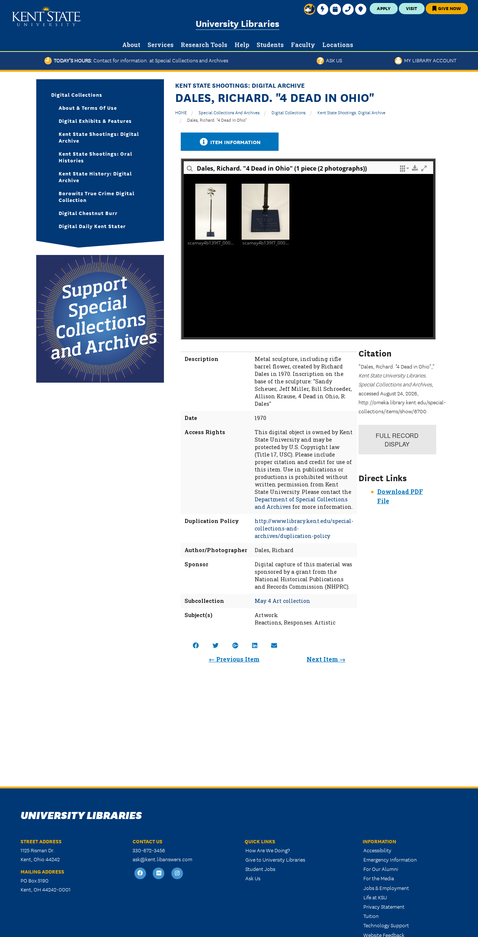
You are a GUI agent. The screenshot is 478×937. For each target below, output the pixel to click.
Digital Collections (288, 112)
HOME (181, 112)
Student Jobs (260, 869)
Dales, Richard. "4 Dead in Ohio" (217, 119)
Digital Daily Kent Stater (92, 225)
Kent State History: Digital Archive (95, 176)
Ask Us (333, 60)
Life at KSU (375, 897)
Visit (411, 8)
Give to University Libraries (275, 859)
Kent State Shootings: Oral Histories (95, 157)
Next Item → (326, 659)
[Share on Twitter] (215, 645)
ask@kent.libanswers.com (162, 859)
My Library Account (429, 60)
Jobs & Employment (386, 888)
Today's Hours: (140, 60)
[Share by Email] (274, 645)
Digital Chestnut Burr (88, 212)
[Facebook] (140, 873)
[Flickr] (159, 873)
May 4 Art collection (282, 600)
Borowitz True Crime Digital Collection (96, 196)
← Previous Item (234, 659)
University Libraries (237, 22)
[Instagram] (177, 873)
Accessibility (377, 850)
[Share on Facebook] (196, 645)
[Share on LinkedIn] (254, 645)
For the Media (378, 878)
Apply (384, 8)
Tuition (371, 916)
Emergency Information (390, 859)
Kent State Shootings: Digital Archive (351, 112)
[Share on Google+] (235, 645)
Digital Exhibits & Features (95, 120)
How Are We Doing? (267, 850)
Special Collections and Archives (229, 112)
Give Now (449, 8)
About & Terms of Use (88, 107)
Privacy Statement (383, 906)
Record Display (397, 439)
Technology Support (386, 925)
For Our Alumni (380, 869)
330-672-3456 (149, 850)
